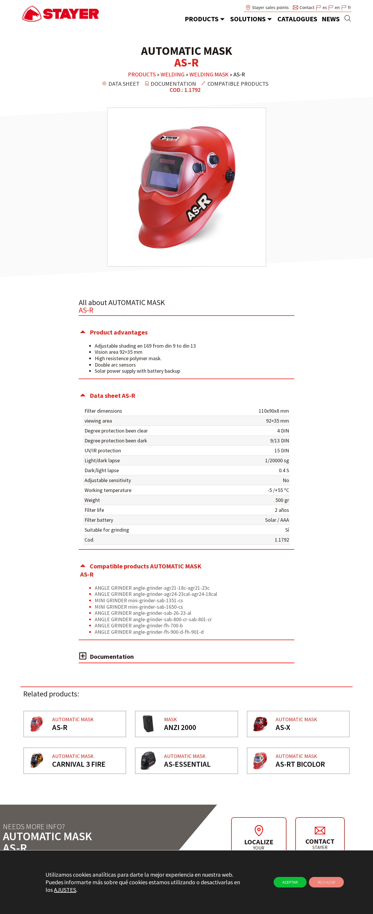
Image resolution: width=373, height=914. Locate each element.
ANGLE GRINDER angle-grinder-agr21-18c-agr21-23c (152, 587)
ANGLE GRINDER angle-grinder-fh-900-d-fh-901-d (149, 631)
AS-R (59, 727)
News (331, 18)
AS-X (283, 727)
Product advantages (119, 332)
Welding (172, 74)
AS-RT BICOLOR (300, 764)
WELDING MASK (208, 74)
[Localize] (258, 830)
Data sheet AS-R (112, 395)
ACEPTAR (290, 882)
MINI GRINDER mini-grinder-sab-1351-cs (139, 600)
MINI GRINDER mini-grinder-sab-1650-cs (139, 606)
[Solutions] (269, 18)
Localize (258, 841)
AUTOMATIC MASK (73, 719)
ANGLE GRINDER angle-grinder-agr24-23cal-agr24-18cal (156, 594)
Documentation (112, 656)
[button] (186, 332)
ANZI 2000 (180, 727)
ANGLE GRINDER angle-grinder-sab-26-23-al (143, 613)
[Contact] (320, 830)
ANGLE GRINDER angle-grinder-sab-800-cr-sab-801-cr (153, 619)
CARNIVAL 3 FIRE (78, 764)
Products (202, 18)
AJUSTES (65, 889)
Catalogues (297, 18)
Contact (320, 841)
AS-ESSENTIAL (187, 764)
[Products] (222, 18)
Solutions (248, 18)
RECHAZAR (326, 882)
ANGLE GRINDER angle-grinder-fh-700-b (139, 625)
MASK (170, 719)
